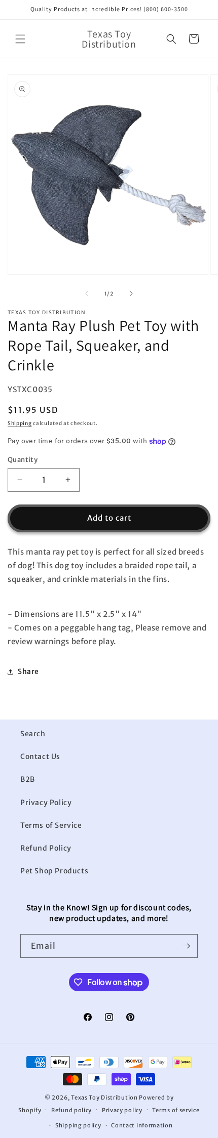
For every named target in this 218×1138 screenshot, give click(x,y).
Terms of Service (51, 825)
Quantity (23, 459)
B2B (27, 779)
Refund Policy (45, 848)
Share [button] (28, 671)
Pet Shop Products (54, 870)
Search (33, 733)
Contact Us (40, 756)
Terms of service (175, 1110)
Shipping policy (78, 1125)
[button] (20, 39)
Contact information (141, 1125)
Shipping (20, 423)
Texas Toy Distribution (104, 1097)
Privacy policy (122, 1110)
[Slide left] (87, 293)
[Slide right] (131, 293)
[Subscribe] (186, 946)
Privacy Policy (45, 802)
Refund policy (71, 1110)
